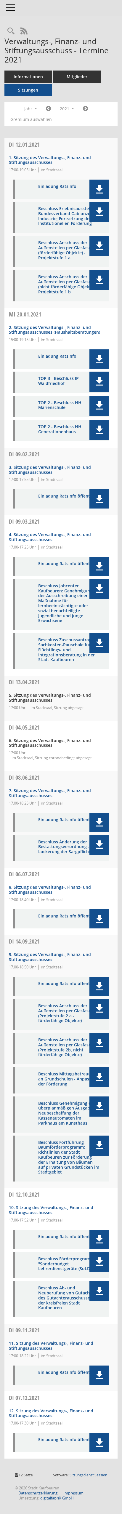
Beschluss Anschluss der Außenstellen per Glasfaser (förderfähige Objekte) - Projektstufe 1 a (65, 250)
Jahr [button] (28, 108)
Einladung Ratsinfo (57, 186)
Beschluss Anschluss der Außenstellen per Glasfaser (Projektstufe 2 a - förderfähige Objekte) (65, 1013)
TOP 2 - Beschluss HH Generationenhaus (59, 429)
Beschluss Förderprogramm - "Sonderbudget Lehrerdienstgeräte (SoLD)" (67, 1263)
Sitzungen (28, 90)
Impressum (73, 1493)
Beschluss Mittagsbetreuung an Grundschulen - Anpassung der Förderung (68, 1079)
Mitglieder (77, 76)
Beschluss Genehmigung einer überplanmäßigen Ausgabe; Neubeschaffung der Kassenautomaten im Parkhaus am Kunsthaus (68, 1113)
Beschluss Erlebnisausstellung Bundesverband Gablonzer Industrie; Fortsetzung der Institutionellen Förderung (68, 216)
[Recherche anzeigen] (10, 31)
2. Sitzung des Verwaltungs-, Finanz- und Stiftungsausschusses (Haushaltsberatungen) (54, 329)
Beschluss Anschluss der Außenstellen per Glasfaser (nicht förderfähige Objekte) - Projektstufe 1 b (67, 284)
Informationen (28, 76)
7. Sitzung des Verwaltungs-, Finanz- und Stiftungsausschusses (50, 793)
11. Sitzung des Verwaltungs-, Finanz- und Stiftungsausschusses (51, 1345)
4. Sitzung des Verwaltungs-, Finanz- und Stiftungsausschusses (50, 537)
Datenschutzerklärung (37, 1493)
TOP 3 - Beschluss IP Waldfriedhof (58, 381)
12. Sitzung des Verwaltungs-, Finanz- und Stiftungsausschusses (51, 1413)
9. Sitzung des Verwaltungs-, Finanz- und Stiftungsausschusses (50, 957)
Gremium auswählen (31, 119)
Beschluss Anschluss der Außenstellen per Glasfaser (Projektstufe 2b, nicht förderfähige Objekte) (65, 1047)
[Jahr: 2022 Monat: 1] (85, 108)
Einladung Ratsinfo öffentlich (67, 496)
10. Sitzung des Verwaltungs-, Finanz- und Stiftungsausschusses (51, 1210)
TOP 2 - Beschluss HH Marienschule (59, 405)
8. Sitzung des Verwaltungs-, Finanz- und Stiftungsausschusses (50, 889)
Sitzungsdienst (88, 1475)
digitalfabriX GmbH (57, 1498)
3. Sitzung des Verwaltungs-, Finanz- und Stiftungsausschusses (50, 469)
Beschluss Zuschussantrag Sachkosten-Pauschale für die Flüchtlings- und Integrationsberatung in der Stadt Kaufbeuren (68, 649)
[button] (99, 189)
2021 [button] (65, 108)
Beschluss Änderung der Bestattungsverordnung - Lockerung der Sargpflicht (64, 847)
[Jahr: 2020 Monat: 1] (48, 108)
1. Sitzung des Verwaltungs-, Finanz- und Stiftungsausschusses (50, 160)
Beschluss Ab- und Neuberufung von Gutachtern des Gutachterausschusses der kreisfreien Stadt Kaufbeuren (68, 1298)
